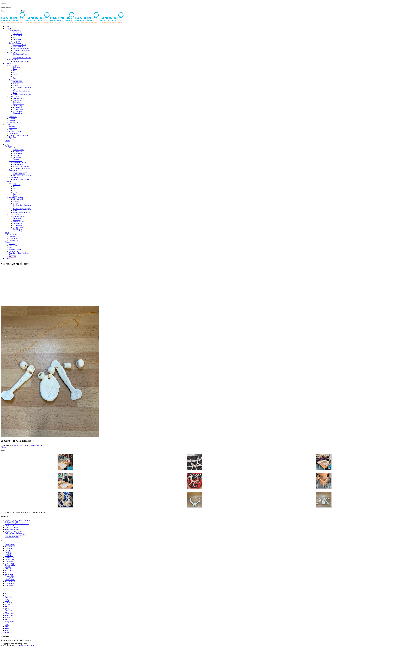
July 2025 (8, 550)
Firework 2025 (10, 526)
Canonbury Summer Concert (14, 531)
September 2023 (10, 585)
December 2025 (10, 545)
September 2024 (10, 565)
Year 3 (18, 445)
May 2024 (8, 570)
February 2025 (9, 557)
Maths (7, 606)
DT (6, 595)
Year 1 (7, 623)
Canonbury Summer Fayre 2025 (15, 535)
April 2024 (8, 572)
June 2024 (8, 569)
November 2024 (10, 561)
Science (7, 617)
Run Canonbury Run (12, 537)
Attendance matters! (11, 527)
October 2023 (9, 583)
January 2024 (9, 578)
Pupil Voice (8, 610)
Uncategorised (9, 621)
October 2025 (9, 548)
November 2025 (10, 546)
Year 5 (7, 630)
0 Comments (38, 445)
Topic (7, 619)
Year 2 (7, 625)
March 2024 (9, 574)
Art (15, 445)
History (7, 604)
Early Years (8, 597)
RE (6, 612)
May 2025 (8, 554)
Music (7, 608)
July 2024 (8, 567)
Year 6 (7, 632)
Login (32, 645)
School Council (10, 614)
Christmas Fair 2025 (11, 522)
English (7, 599)
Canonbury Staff (28, 445)
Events (7, 601)
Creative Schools (23, 645)
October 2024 (9, 563)
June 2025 (8, 552)
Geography (8, 602)
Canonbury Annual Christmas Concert (17, 520)
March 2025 (9, 556)
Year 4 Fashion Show (12, 529)
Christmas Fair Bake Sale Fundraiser (17, 524)
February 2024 (9, 576)
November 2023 (10, 581)
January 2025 (9, 559)
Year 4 (7, 628)
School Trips (9, 615)
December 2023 (10, 580)
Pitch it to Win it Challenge (13, 533)
